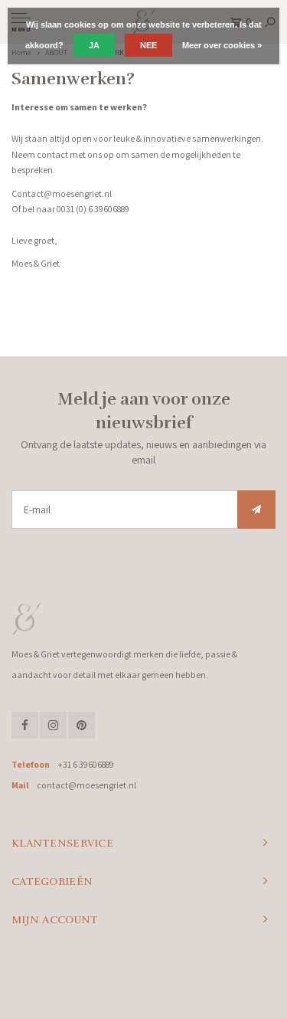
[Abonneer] (256, 509)
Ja (94, 45)
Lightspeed (199, 976)
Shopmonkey (143, 989)
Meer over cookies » (222, 45)
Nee (148, 45)
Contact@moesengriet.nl (61, 193)
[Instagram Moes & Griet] (53, 725)
